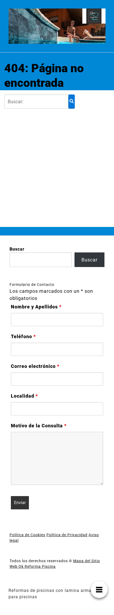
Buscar (17, 249)
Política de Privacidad (66, 535)
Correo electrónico (35, 366)
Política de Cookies (27, 535)
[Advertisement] (57, 166)
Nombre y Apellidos (36, 306)
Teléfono (23, 336)
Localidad (24, 396)
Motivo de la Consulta (39, 425)
